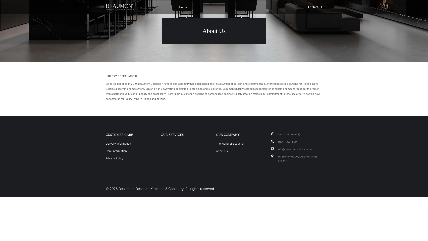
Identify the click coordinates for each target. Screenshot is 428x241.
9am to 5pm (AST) (289, 134)
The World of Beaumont (230, 143)
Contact (313, 7)
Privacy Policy (114, 158)
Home (183, 7)
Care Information (116, 151)
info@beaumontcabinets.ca (295, 149)
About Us (222, 151)
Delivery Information (118, 143)
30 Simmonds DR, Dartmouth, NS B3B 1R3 (297, 158)
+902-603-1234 (288, 142)
